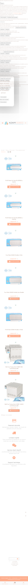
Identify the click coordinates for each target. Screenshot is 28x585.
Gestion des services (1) (9, 51)
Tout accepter (3, 17)
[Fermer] (0, 2)
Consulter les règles (17, 13)
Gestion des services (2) (5, 60)
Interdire (7, 29)
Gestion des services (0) (21, 27)
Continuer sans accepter (12, 17)
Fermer (2, 3)
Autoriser (2, 21)
